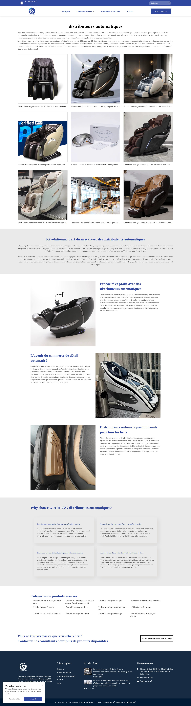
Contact (130, 11)
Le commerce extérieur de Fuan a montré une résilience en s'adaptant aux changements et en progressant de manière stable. (111, 683)
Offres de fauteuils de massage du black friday (47, 602)
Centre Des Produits (64, 672)
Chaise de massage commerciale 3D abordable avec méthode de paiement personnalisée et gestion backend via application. (66, 106)
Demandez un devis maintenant (157, 638)
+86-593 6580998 (146, 677)
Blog (59, 683)
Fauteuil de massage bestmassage (110, 614)
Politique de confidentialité (126, 702)
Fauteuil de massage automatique (109, 600)
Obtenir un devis (161, 11)
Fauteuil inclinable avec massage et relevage (142, 615)
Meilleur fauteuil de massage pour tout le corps (112, 608)
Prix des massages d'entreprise (43, 607)
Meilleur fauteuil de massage (141, 607)
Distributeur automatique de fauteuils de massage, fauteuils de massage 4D (79, 602)
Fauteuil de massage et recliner (76, 607)
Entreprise (66, 11)
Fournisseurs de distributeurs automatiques (145, 600)
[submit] (168, 3)
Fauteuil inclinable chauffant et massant (47, 614)
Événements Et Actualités (110, 11)
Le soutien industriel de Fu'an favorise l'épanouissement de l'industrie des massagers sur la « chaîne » (112, 671)
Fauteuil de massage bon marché (77, 614)
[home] (32, 11)
